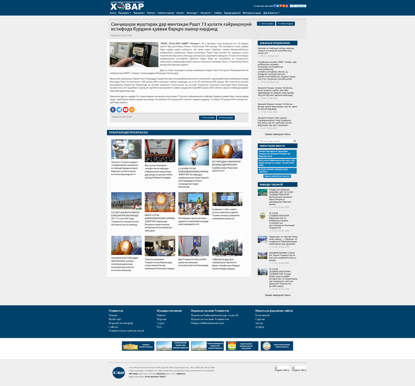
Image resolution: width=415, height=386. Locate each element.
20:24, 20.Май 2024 (268, 56)
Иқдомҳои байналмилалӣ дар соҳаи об (214, 315)
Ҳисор (259, 323)
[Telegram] (119, 109)
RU (258, 6)
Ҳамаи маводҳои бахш (277, 134)
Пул (159, 327)
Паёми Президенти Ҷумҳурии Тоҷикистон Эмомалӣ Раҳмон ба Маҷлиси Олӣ (274, 153)
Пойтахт (151, 12)
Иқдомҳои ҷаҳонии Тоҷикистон (210, 310)
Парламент (139, 12)
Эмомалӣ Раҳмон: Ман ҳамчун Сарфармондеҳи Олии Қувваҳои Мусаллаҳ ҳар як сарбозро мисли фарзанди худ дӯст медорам (275, 121)
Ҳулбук (259, 327)
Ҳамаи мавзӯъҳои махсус (277, 176)
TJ (255, 6)
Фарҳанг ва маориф (121, 323)
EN (262, 6)
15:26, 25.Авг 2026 (279, 289)
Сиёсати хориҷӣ (166, 12)
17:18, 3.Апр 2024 (268, 112)
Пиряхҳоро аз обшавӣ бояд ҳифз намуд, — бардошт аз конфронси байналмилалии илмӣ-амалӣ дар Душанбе (283, 240)
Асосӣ (113, 12)
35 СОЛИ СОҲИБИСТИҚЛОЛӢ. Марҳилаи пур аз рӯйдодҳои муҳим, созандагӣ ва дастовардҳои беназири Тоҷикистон (282, 220)
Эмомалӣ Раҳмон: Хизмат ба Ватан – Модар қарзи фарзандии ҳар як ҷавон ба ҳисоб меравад (277, 106)
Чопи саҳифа (266, 24)
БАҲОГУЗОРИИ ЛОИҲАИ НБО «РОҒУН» (273, 170)
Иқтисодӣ (115, 319)
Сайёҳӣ (218, 12)
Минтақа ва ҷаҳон (252, 12)
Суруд (160, 323)
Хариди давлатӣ (232, 12)
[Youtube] (125, 109)
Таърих (113, 315)
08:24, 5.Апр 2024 (268, 98)
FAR (271, 6)
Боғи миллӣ (262, 315)
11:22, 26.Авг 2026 (279, 263)
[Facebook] (113, 109)
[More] (132, 109)
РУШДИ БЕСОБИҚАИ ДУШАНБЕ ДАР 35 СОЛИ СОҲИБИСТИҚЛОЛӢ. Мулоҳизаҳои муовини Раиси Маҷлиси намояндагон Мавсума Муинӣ (281, 197)
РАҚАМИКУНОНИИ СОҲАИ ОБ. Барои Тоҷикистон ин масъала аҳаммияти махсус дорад (282, 256)
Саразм (260, 319)
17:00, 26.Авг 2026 (279, 247)
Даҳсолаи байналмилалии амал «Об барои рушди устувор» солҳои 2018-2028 (277, 162)
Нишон (161, 315)
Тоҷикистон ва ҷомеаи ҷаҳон (126, 330)
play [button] (293, 6)
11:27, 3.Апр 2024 (267, 128)
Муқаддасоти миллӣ (169, 310)
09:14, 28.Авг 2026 (279, 231)
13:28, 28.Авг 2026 (279, 207)
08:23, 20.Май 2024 (268, 82)
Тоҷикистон (116, 310)
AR (266, 6)
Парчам (161, 319)
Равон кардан (285, 24)
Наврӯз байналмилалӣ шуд (207, 323)
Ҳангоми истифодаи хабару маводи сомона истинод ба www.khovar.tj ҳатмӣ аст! (276, 50)
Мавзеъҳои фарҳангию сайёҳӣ (274, 310)
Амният (180, 12)
